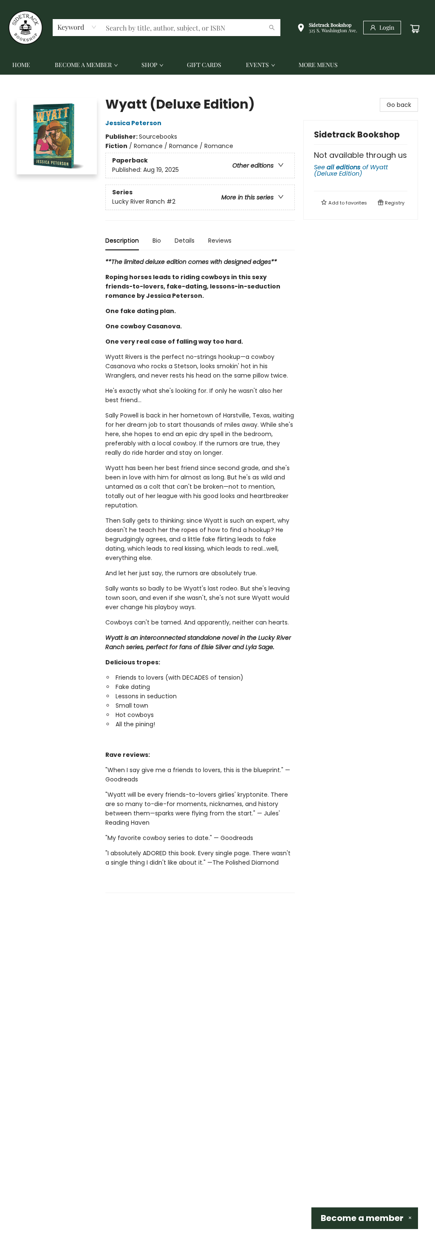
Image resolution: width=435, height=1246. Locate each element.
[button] (327, 29)
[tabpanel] (200, 575)
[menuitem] (21, 65)
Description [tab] (122, 240)
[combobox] (77, 27)
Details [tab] (185, 240)
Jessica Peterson (133, 123)
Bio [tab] (157, 240)
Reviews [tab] (220, 240)
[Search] (271, 27)
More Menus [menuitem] (318, 65)
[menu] (217, 65)
